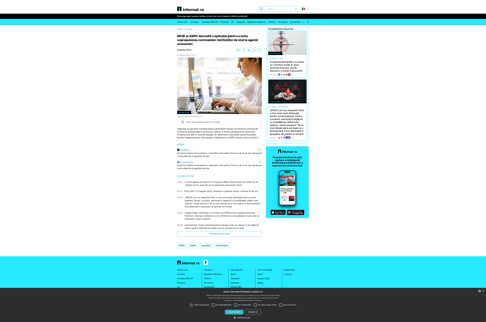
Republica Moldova (256, 22)
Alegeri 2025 (263, 278)
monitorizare (222, 245)
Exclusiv (195, 22)
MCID (182, 245)
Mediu (260, 282)
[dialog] (243, 305)
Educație (235, 282)
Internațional (236, 270)
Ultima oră (182, 22)
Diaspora (240, 22)
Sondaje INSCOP (210, 22)
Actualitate (295, 22)
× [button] (483, 291)
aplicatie (206, 245)
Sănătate (235, 278)
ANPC (193, 245)
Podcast (224, 22)
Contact (288, 274)
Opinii (260, 274)
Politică (271, 22)
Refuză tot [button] (253, 312)
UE (232, 22)
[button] (243, 317)
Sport (233, 274)
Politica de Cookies (254, 300)
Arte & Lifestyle (264, 270)
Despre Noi (289, 270)
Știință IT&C (236, 287)
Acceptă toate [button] (234, 312)
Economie (282, 22)
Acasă (179, 29)
